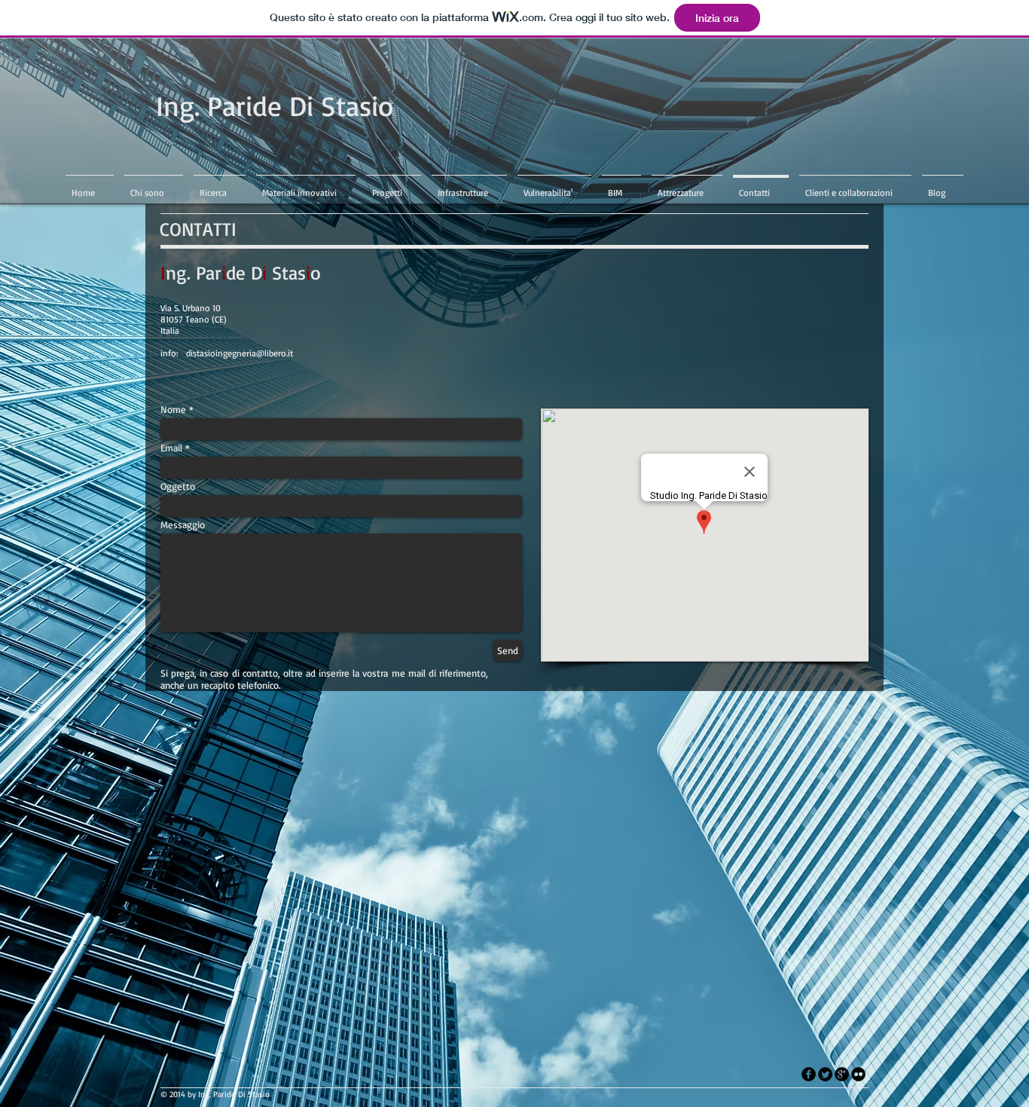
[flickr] (858, 1074)
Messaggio (182, 525)
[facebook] (809, 1074)
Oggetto (177, 486)
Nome (173, 409)
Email (171, 448)
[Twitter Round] (825, 1074)
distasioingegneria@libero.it (239, 353)
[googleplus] (842, 1074)
